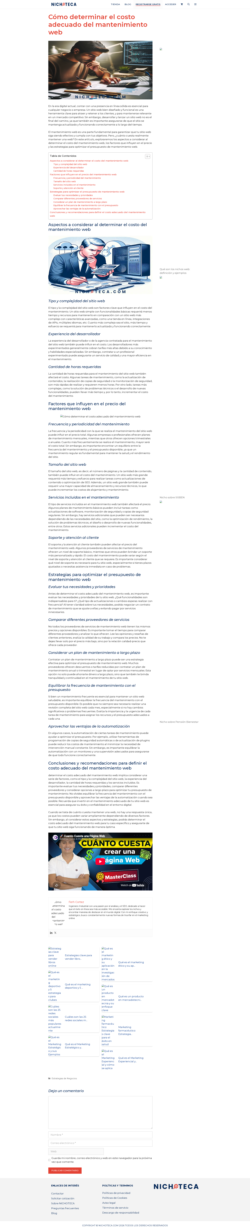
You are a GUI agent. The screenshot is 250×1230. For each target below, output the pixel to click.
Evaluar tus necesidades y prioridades (73, 195)
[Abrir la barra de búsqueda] (188, 4)
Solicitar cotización (62, 1198)
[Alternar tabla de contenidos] (146, 156)
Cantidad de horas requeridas (68, 171)
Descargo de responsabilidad (120, 1212)
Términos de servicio (115, 1207)
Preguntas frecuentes (65, 1208)
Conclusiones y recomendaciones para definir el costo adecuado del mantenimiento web (98, 214)
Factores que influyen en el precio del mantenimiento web (83, 174)
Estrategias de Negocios (64, 1078)
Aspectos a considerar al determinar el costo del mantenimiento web (89, 160)
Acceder (170, 4)
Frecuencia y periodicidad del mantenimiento (77, 178)
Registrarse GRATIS (148, 4)
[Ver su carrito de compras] (181, 4)
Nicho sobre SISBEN (172, 497)
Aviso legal (109, 1202)
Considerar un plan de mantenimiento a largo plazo (80, 202)
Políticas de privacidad (116, 1193)
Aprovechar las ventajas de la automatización (77, 209)
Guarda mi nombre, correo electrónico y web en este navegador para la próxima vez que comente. (102, 1160)
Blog (128, 4)
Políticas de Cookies (114, 1197)
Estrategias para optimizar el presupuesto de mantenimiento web (87, 191)
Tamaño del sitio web (64, 181)
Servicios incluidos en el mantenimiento (74, 185)
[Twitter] (55, 932)
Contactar (57, 1193)
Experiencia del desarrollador (68, 167)
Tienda (115, 4)
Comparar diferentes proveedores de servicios (77, 198)
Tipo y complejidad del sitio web (70, 164)
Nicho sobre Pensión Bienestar (179, 721)
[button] (195, 4)
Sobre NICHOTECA (63, 1203)
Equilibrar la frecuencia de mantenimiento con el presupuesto (85, 205)
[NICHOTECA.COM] (64, 4)
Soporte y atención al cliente (68, 188)
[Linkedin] (51, 932)
